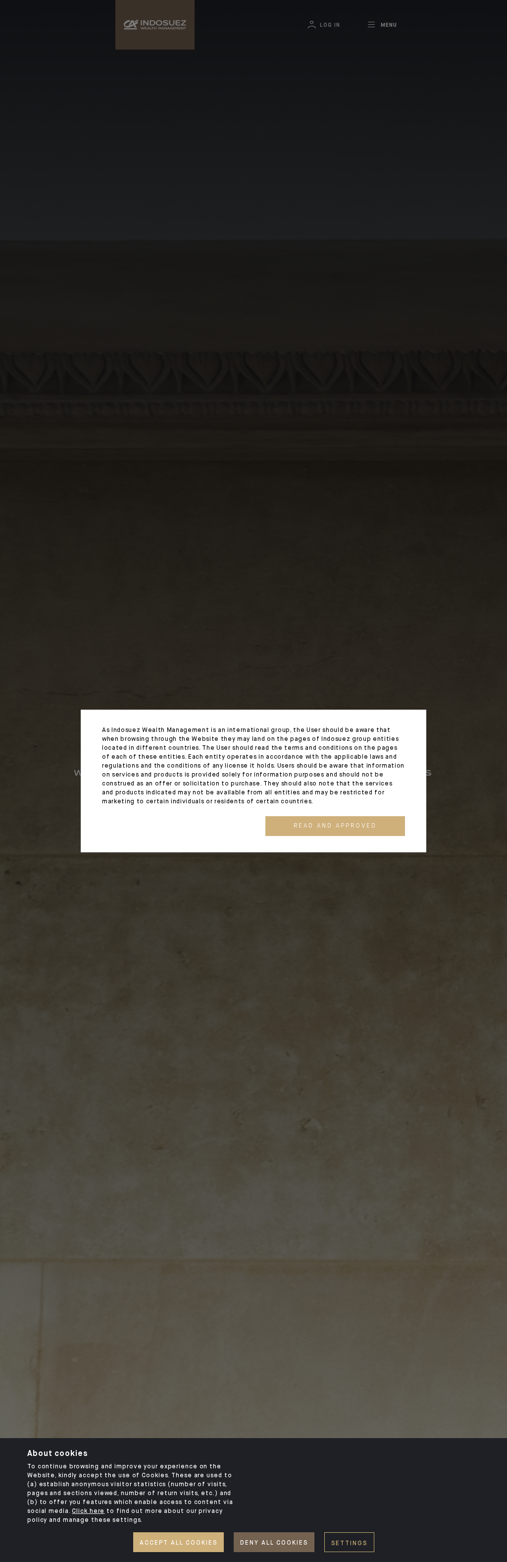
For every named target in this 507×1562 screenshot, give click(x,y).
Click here (88, 1511)
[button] (335, 826)
